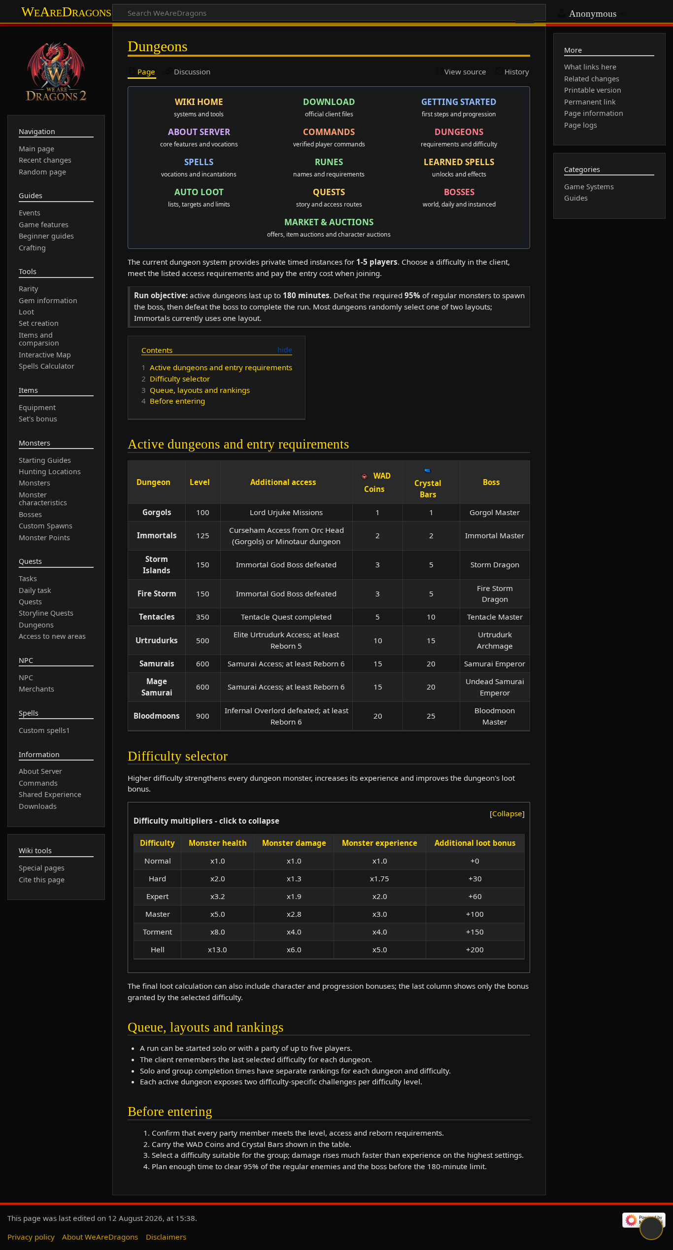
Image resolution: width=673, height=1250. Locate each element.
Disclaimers (166, 1237)
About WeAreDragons (100, 1237)
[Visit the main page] (56, 69)
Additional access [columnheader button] (283, 482)
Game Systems (589, 186)
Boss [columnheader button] (491, 482)
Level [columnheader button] (200, 482)
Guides (576, 198)
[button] (507, 813)
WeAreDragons (66, 11)
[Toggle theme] (651, 1228)
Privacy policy (31, 1237)
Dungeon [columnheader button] (153, 482)
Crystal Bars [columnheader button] (427, 488)
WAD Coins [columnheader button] (377, 482)
